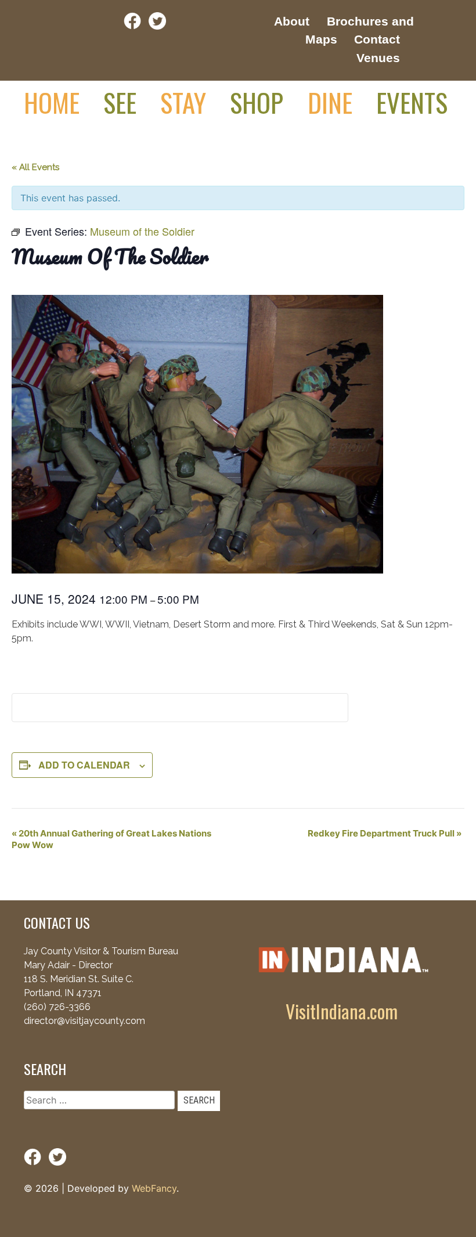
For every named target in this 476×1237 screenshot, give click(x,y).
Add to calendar (84, 764)
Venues (378, 57)
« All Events (35, 167)
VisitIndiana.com (342, 1011)
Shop (256, 102)
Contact (377, 39)
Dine (330, 102)
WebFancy (154, 1188)
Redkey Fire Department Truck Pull (384, 833)
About (291, 21)
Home (52, 102)
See (119, 102)
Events (412, 102)
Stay (183, 102)
